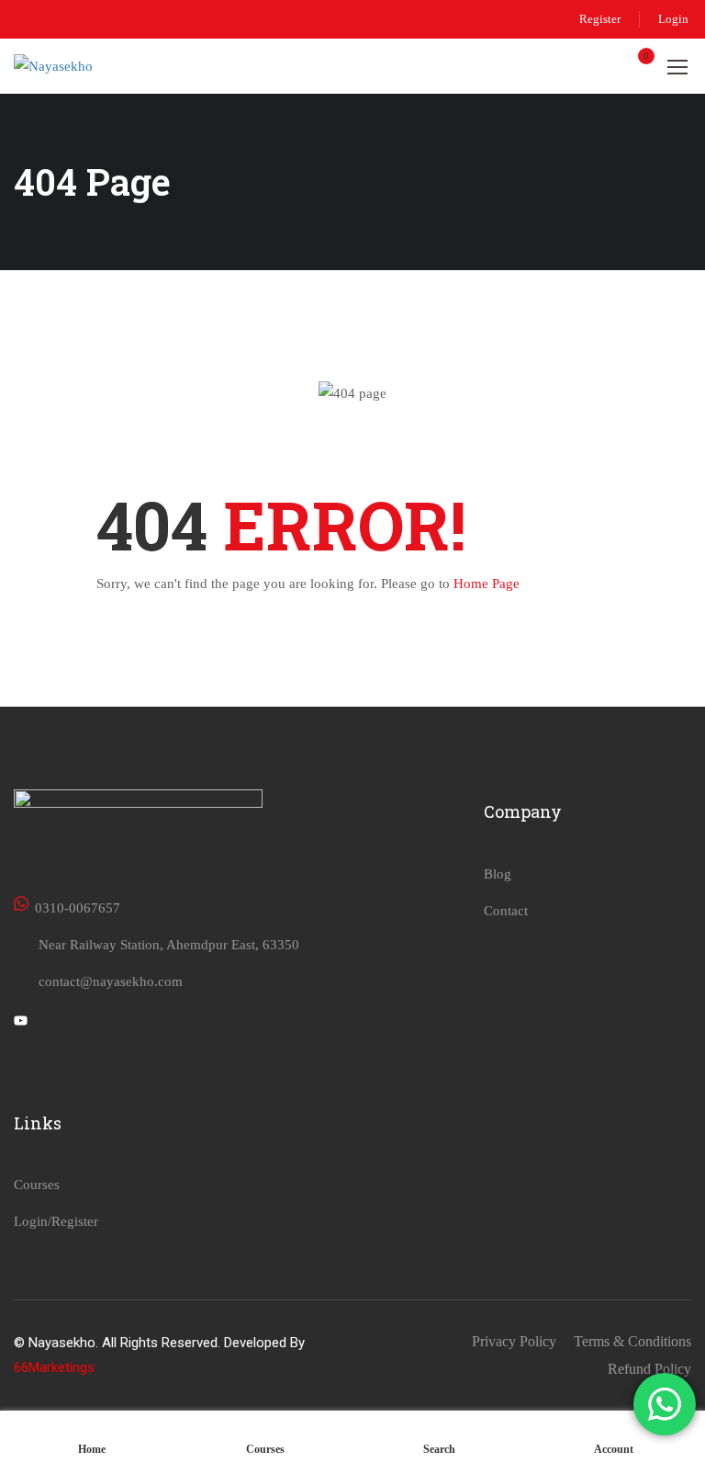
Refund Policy (649, 1369)
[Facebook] (52, 1023)
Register (600, 19)
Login (673, 19)
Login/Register (56, 1221)
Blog (497, 874)
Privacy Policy (514, 1341)
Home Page (486, 583)
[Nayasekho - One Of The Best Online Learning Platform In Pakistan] (96, 66)
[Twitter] (21, 1023)
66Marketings (54, 1367)
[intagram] (84, 1023)
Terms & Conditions (632, 1341)
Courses (37, 1184)
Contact (506, 910)
